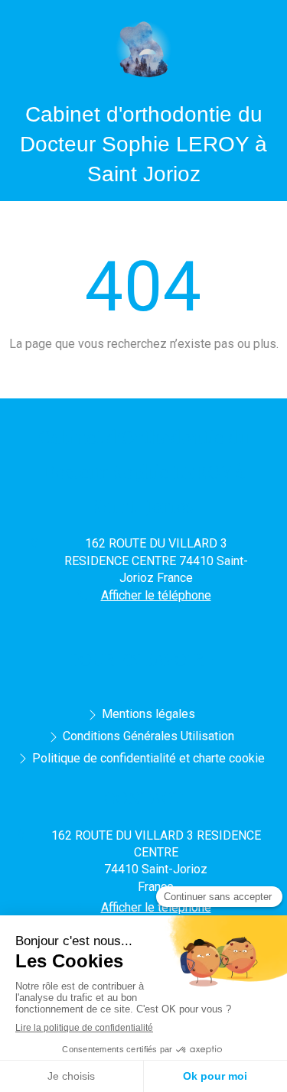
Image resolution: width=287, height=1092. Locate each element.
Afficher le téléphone (156, 595)
